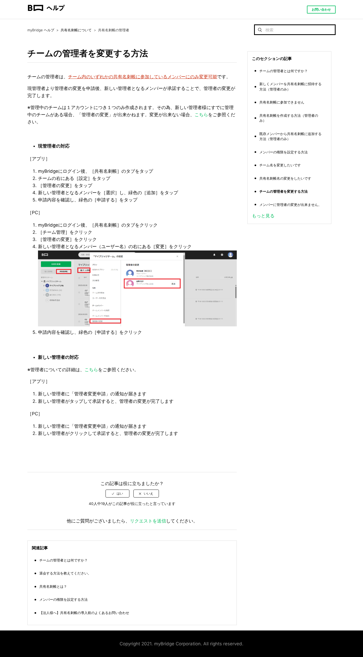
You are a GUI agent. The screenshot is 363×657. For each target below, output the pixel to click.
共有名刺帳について (76, 30)
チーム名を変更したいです (280, 165)
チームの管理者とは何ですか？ (63, 560)
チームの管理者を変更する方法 (283, 191)
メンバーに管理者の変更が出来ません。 (290, 204)
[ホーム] (46, 16)
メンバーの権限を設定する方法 (63, 599)
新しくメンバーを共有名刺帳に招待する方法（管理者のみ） (290, 86)
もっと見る (263, 215)
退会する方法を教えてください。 (65, 573)
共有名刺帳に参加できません (281, 102)
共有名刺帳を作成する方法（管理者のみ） (288, 118)
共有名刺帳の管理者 (113, 30)
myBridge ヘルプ (40, 30)
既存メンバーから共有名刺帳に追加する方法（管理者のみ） (290, 136)
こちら (201, 114)
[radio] (117, 494)
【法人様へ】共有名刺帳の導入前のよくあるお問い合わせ (84, 613)
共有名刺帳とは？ (53, 586)
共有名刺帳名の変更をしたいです (285, 178)
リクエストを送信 (148, 521)
